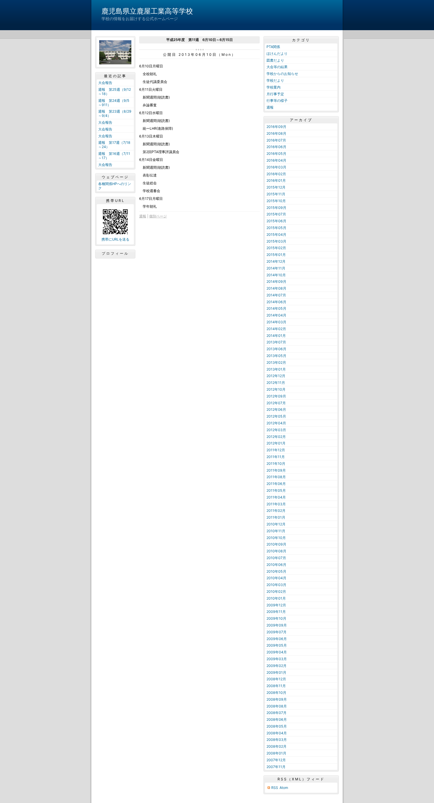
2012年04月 (276, 423)
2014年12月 (276, 261)
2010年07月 (276, 558)
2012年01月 (276, 443)
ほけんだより (277, 53)
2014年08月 (276, 288)
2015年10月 (276, 201)
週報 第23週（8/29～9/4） (114, 113)
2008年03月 (276, 739)
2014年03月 (276, 322)
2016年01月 (276, 180)
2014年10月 (276, 275)
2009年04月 (276, 652)
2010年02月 (276, 591)
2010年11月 (275, 531)
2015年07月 (276, 214)
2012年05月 (276, 416)
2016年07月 (276, 140)
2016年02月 (276, 174)
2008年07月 (276, 712)
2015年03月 (276, 241)
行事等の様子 (277, 100)
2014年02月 (276, 329)
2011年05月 (276, 490)
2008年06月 (276, 719)
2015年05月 (276, 228)
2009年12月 (276, 605)
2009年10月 (276, 618)
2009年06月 (276, 639)
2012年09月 (276, 396)
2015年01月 (276, 254)
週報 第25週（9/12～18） (114, 91)
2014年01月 (276, 335)
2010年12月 (276, 524)
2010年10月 (276, 538)
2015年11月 (275, 194)
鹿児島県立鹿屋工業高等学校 (147, 11)
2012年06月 (276, 409)
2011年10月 (275, 463)
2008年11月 (276, 686)
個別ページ (158, 216)
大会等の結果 (277, 67)
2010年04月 (276, 578)
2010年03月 (276, 585)
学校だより (275, 80)
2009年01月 (276, 672)
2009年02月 (276, 665)
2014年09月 (276, 281)
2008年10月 (276, 692)
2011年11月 (275, 457)
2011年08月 (276, 477)
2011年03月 (276, 504)
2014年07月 (276, 295)
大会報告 (105, 82)
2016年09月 (276, 126)
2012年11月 (275, 382)
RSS (274, 787)
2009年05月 (276, 645)
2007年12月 (276, 760)
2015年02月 (276, 248)
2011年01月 (275, 517)
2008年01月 (276, 753)
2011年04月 (276, 497)
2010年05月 (276, 571)
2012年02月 (276, 436)
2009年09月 (276, 625)
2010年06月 (276, 564)
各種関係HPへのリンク (114, 186)
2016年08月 (276, 133)
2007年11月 (276, 767)
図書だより (275, 60)
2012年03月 (276, 430)
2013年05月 (276, 355)
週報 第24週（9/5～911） (113, 102)
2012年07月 (276, 403)
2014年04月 (276, 315)
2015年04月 (276, 234)
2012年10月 (276, 389)
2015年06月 (276, 221)
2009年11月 (276, 611)
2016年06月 (276, 147)
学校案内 (273, 87)
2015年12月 (276, 187)
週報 (142, 216)
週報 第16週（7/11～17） (114, 155)
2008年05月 (276, 726)
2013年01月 (276, 369)
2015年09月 (276, 207)
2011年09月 (276, 470)
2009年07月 (276, 632)
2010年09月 (276, 544)
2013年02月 (276, 362)
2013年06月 (276, 349)
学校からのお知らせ (282, 73)
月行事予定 (275, 94)
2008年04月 (276, 733)
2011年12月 (275, 450)
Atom (284, 787)
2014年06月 (276, 302)
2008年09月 (276, 699)
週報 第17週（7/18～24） (114, 144)
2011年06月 (276, 483)
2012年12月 (275, 376)
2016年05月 (276, 153)
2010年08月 (276, 551)
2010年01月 (276, 598)
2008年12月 (276, 679)
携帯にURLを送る (115, 239)
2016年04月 (276, 160)
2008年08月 (276, 706)
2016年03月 (276, 167)
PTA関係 (273, 46)
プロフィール (115, 253)
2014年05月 (276, 308)
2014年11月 (275, 268)
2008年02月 (276, 746)
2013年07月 (276, 342)
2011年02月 (276, 510)
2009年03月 (276, 659)
